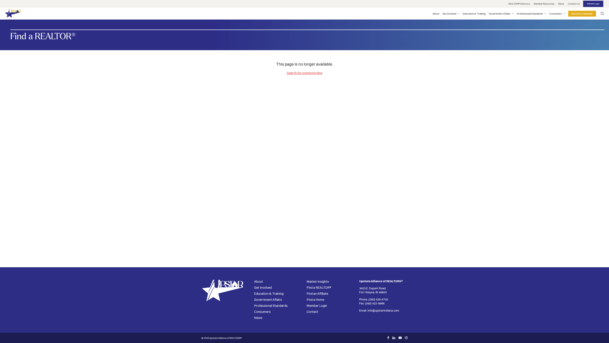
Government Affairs (268, 300)
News (258, 318)
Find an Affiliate (317, 294)
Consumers (262, 312)
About (258, 281)
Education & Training (269, 294)
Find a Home (315, 300)
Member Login (317, 306)
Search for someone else (304, 73)
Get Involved (263, 287)
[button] (519, 4)
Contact (312, 312)
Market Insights (318, 281)
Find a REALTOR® (319, 287)
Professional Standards (271, 306)
